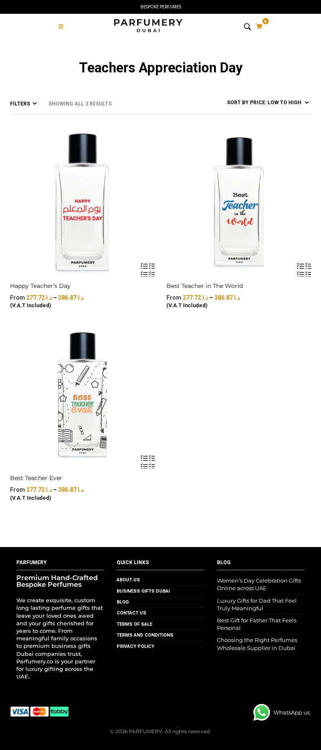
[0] (259, 26)
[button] (61, 26)
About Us (128, 580)
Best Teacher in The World (204, 286)
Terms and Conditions (145, 635)
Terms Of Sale (134, 624)
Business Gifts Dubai (143, 591)
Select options (147, 269)
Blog (123, 602)
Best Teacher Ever (36, 478)
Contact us (131, 613)
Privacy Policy (135, 646)
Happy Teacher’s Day (40, 286)
